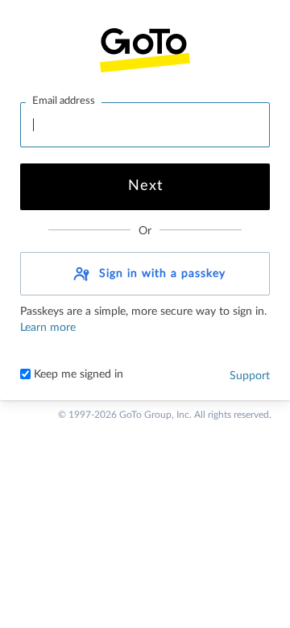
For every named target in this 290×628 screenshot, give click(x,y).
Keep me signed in (77, 374)
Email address (63, 101)
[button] (145, 273)
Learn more (48, 327)
